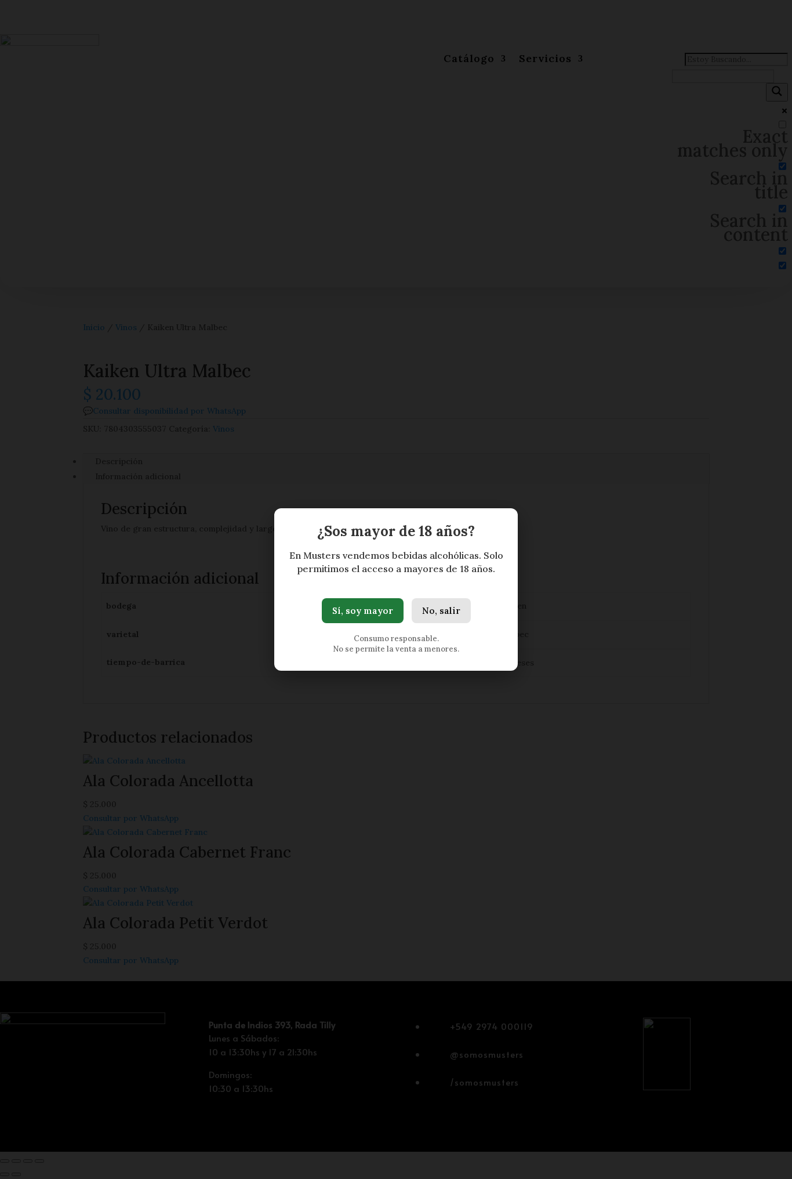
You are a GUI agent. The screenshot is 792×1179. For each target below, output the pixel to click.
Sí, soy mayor (362, 610)
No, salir (441, 610)
